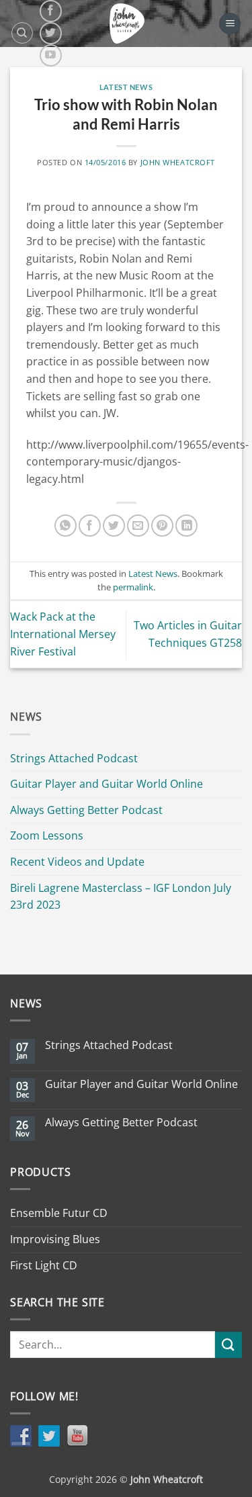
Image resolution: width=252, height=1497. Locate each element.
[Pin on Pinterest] (162, 525)
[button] (230, 24)
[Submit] (228, 1345)
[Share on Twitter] (114, 525)
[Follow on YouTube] (51, 55)
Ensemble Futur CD (59, 1213)
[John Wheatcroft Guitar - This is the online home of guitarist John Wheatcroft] (127, 23)
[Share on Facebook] (90, 525)
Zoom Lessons (46, 835)
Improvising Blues (55, 1239)
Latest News (126, 87)
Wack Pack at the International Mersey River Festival (63, 633)
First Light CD (43, 1265)
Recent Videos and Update (77, 861)
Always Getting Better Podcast (86, 810)
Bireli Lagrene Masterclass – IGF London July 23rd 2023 (120, 896)
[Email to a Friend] (138, 525)
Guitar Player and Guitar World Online (106, 783)
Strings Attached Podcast (74, 758)
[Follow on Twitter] (51, 33)
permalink (133, 587)
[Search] (22, 33)
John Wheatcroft (177, 162)
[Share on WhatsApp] (65, 525)
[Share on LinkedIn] (186, 525)
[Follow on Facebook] (51, 11)
